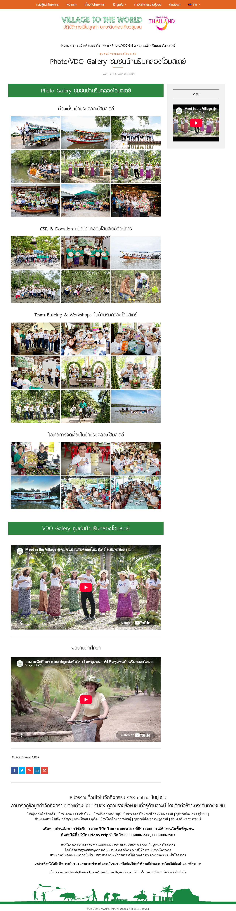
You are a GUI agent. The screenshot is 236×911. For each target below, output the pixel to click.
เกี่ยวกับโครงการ (95, 4)
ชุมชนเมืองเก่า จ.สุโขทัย (191, 814)
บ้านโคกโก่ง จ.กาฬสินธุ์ (116, 819)
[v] (136, 166)
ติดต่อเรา (174, 4)
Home (65, 45)
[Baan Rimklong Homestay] (35, 132)
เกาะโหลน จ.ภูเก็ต (86, 819)
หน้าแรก (72, 4)
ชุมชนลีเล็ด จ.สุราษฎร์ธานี (151, 819)
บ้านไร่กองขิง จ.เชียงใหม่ (75, 814)
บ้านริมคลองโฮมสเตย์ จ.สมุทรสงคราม (148, 814)
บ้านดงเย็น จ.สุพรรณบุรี (186, 819)
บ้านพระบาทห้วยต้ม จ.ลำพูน (53, 819)
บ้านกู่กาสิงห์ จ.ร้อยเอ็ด (41, 814)
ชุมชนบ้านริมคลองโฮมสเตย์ (90, 45)
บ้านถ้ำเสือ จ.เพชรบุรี (107, 814)
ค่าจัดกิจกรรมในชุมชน (147, 4)
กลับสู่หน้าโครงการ (47, 4)
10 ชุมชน (118, 4)
